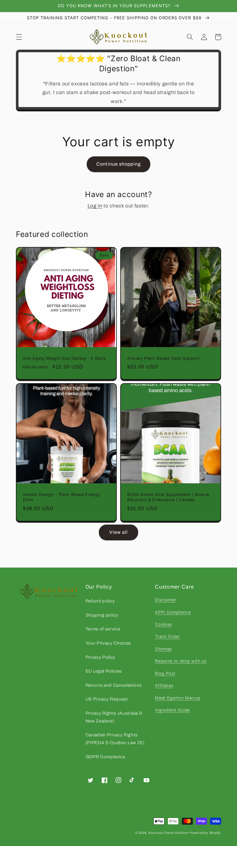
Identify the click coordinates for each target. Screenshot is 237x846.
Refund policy (100, 600)
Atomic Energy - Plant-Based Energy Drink (61, 497)
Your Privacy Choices (108, 643)
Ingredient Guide (172, 710)
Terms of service (103, 628)
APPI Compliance (173, 612)
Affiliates (164, 685)
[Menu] (19, 37)
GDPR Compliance (105, 756)
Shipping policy (102, 615)
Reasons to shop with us (180, 660)
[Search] (190, 37)
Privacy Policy (100, 657)
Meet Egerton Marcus (177, 697)
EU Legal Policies (104, 671)
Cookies (163, 624)
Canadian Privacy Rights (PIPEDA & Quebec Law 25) (115, 738)
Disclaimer (165, 599)
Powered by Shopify (205, 832)
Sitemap (163, 648)
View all (118, 532)
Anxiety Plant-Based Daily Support (163, 358)
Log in (95, 206)
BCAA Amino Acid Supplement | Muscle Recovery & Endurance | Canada (168, 497)
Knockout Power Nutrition (168, 832)
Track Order (167, 636)
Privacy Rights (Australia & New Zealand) (114, 717)
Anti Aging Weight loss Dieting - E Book (64, 358)
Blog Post (165, 673)
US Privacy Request (107, 699)
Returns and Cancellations (114, 685)
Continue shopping (118, 164)
